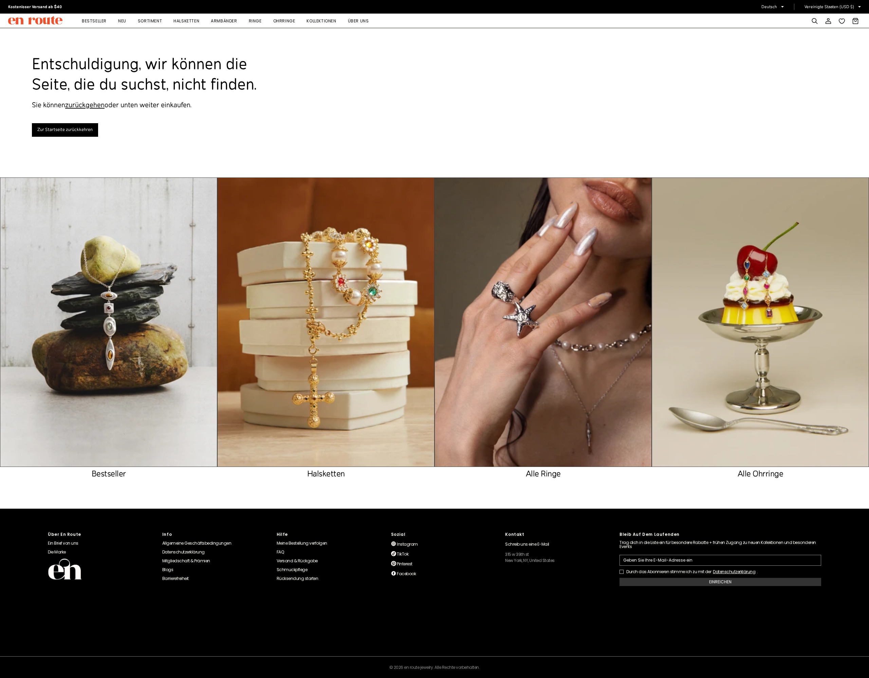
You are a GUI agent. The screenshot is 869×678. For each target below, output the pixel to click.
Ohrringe (284, 21)
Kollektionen (321, 21)
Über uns (358, 21)
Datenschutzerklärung (734, 572)
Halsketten (186, 21)
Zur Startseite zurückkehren (65, 130)
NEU (122, 21)
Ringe (255, 21)
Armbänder (224, 21)
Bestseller (94, 21)
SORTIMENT (150, 21)
